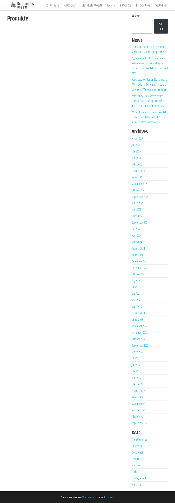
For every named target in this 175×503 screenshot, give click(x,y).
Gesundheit (161, 5)
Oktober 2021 (138, 417)
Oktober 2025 (138, 190)
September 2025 (140, 197)
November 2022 (140, 332)
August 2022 (137, 352)
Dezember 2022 (139, 326)
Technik (111, 5)
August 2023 (137, 281)
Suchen (136, 16)
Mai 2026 (136, 151)
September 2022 (140, 345)
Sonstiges (137, 465)
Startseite (53, 5)
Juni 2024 (136, 229)
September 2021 (140, 423)
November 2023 (140, 268)
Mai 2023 (136, 293)
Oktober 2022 (138, 339)
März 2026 (137, 164)
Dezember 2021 (139, 404)
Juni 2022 (136, 365)
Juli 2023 (136, 287)
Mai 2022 (136, 371)
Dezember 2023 (139, 261)
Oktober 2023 (138, 274)
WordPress (88, 497)
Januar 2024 (137, 255)
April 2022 (136, 378)
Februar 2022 (138, 391)
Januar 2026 (137, 177)
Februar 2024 (138, 248)
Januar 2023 (137, 319)
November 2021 (140, 410)
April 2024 (136, 235)
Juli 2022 (136, 358)
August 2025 (137, 203)
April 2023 (136, 300)
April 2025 (136, 209)
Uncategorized (139, 478)
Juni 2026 (136, 145)
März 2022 (137, 384)
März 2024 (137, 242)
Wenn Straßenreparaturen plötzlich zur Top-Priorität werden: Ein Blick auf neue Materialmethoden (149, 117)
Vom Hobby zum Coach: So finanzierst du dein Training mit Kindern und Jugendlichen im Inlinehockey (148, 101)
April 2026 (136, 158)
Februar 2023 (138, 313)
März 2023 (137, 306)
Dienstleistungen (92, 5)
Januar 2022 (137, 397)
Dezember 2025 (139, 184)
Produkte (125, 5)
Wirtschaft (70, 5)
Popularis (109, 497)
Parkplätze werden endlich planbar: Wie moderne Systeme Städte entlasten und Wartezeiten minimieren (149, 84)
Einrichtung (143, 5)
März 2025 (137, 216)
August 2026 (137, 138)
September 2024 (140, 222)
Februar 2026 (138, 171)
